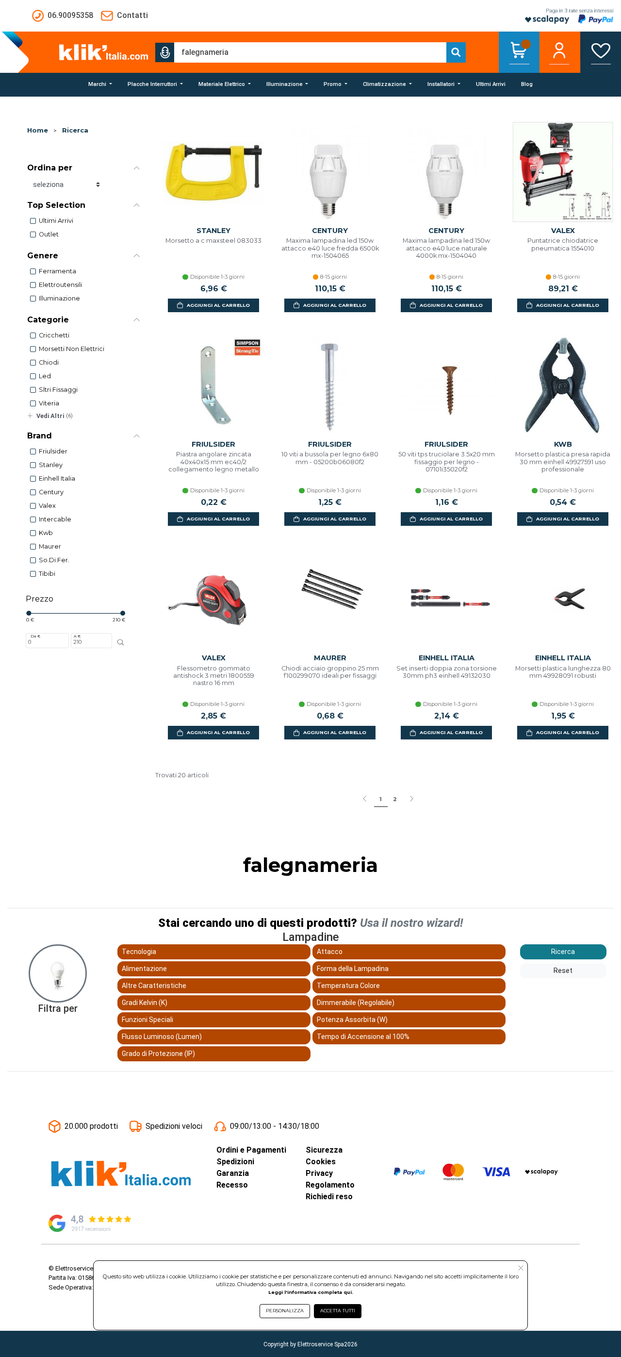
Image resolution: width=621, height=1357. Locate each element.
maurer (50, 546)
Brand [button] (39, 435)
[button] (165, 52)
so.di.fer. (54, 560)
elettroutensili (60, 284)
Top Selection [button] (56, 205)
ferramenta (57, 271)
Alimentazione (144, 968)
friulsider (53, 451)
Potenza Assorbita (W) (352, 1019)
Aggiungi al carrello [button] (218, 305)
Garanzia (232, 1173)
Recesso (232, 1184)
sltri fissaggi (58, 389)
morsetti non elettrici (71, 348)
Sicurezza (324, 1150)
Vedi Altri (54, 415)
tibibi (47, 573)
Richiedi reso (329, 1196)
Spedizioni (235, 1161)
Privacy (319, 1173)
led (45, 376)
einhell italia (57, 478)
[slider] (28, 613)
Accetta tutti (337, 1310)
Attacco (330, 951)
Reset (563, 970)
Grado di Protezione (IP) (158, 1053)
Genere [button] (42, 255)
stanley (51, 465)
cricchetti (54, 335)
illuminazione (59, 298)
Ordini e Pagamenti (251, 1150)
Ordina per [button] (49, 167)
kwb (46, 532)
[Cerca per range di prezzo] (121, 642)
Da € (35, 636)
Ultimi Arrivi (56, 220)
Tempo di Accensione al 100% (363, 1036)
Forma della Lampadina (353, 968)
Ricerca (75, 130)
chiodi (49, 362)
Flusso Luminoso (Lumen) (162, 1036)
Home (37, 130)
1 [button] (380, 799)
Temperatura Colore (348, 985)
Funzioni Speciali (147, 1019)
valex (47, 505)
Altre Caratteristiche (154, 985)
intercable (55, 519)
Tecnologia (139, 951)
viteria (49, 403)
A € (77, 636)
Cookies (321, 1161)
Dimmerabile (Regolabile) (355, 1002)
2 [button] (395, 799)
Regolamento (330, 1184)
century (51, 492)
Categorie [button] (48, 319)
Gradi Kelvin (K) (144, 1002)
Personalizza (285, 1310)
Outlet (49, 234)
